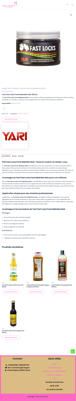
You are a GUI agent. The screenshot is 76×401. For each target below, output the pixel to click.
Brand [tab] (14, 156)
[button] (67, 5)
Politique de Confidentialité (54, 371)
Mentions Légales (54, 375)
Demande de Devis (11, 119)
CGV (54, 378)
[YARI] (15, 136)
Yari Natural (15, 88)
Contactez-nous (54, 368)
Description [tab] (6, 156)
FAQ (54, 364)
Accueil (4, 88)
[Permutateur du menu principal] (72, 5)
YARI (9, 88)
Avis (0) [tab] (21, 156)
